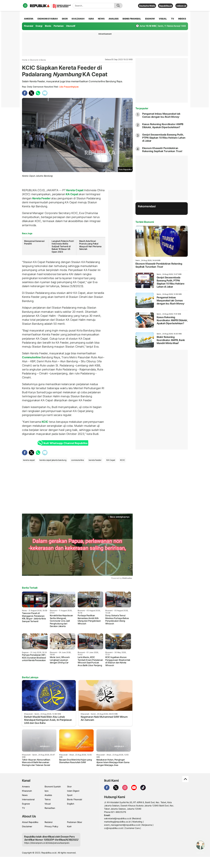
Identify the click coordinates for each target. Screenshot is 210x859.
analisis (113, 18)
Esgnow (26, 803)
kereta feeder (95, 460)
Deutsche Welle (147, 5)
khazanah (78, 18)
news (101, 18)
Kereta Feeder (41, 198)
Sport (69, 795)
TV (172, 18)
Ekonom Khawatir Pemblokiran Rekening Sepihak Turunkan (162, 150)
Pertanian (58, 26)
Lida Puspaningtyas (69, 86)
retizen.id (181, 5)
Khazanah (27, 790)
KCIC (45, 421)
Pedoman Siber (74, 822)
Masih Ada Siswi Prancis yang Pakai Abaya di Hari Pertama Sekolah (90, 245)
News (25, 795)
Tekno (48, 799)
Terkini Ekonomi (144, 221)
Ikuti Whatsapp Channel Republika (65, 443)
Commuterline (31, 357)
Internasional (28, 799)
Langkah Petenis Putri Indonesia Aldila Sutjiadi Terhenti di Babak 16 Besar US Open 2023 (63, 246)
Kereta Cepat (75, 190)
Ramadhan (50, 808)
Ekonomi (34, 60)
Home (25, 60)
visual (163, 18)
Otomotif (70, 26)
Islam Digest (73, 790)
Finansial (28, 26)
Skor (69, 786)
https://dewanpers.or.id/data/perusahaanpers (46, 843)
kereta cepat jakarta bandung (53, 460)
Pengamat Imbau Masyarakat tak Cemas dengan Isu (161, 115)
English (70, 803)
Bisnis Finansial (132, 18)
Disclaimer (27, 826)
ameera (28, 18)
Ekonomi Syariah (48, 18)
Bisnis (48, 26)
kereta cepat (29, 460)
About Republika (30, 822)
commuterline (77, 460)
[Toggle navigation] (25, 5)
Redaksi (49, 822)
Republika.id (165, 5)
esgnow (150, 18)
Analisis (48, 795)
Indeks (182, 18)
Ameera (26, 786)
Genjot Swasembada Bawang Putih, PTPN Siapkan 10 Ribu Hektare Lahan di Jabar (163, 137)
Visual (48, 803)
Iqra (46, 790)
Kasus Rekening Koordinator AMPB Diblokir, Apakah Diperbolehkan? (163, 126)
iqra (91, 18)
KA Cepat (72, 194)
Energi (39, 26)
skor (64, 18)
